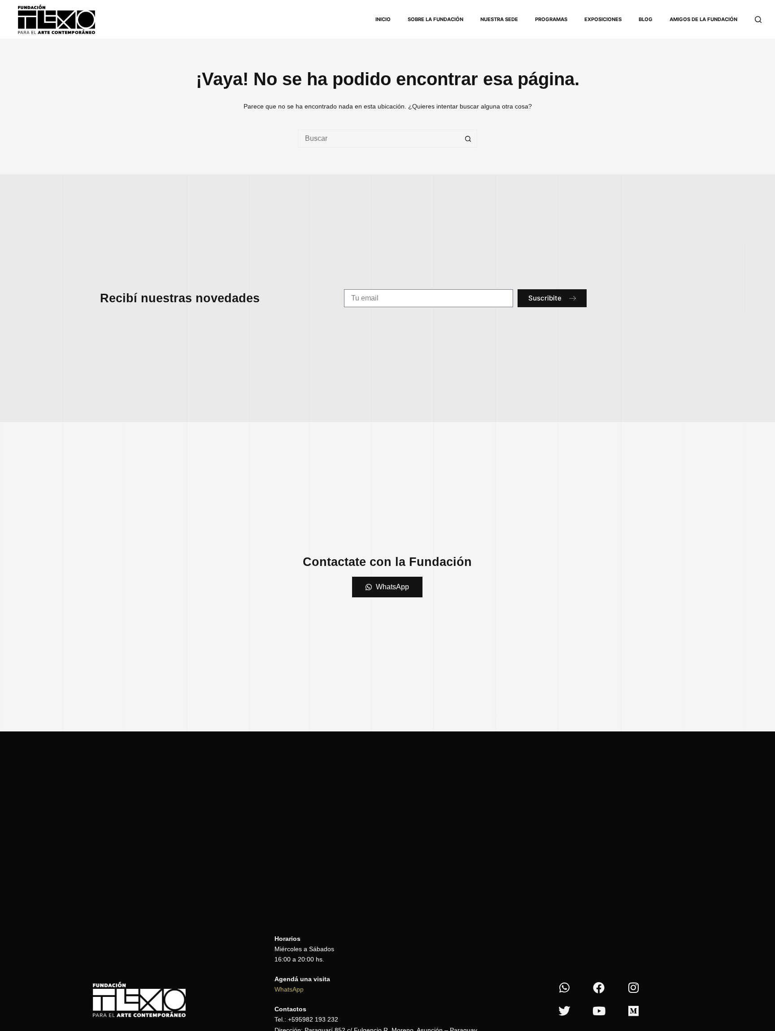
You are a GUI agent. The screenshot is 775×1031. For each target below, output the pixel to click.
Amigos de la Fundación (703, 19)
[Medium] (633, 1010)
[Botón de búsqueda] (468, 139)
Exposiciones (603, 19)
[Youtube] (598, 1010)
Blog (646, 19)
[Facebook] (598, 987)
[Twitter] (564, 1010)
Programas (551, 19)
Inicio (383, 19)
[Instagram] (633, 987)
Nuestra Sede (499, 19)
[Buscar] (758, 19)
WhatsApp (289, 989)
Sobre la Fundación (435, 19)
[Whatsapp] (564, 987)
